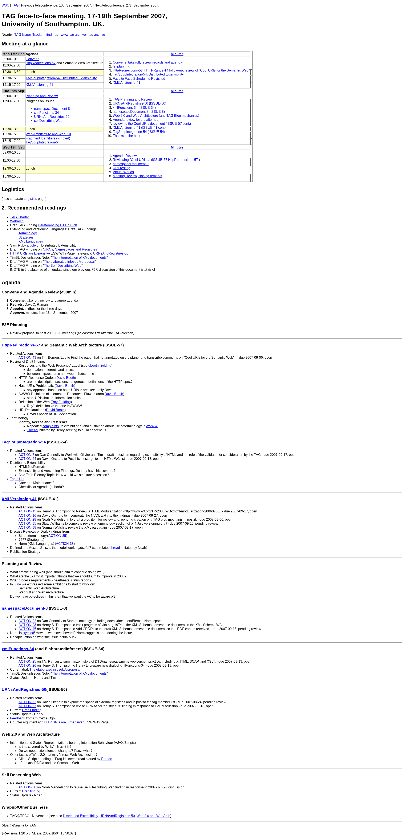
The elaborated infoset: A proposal (69, 261)
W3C (5, 5)
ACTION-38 (27, 527)
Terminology (28, 233)
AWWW (152, 426)
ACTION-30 (27, 787)
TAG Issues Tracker (29, 34)
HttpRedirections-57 (41, 63)
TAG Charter (19, 217)
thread (115, 547)
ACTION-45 (27, 629)
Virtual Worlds (123, 172)
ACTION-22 (27, 621)
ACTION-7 (26, 454)
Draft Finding (31, 710)
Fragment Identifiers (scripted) (48, 138)
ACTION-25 (27, 661)
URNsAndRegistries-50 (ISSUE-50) (139, 103)
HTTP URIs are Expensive (30, 253)
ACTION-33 (27, 706)
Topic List (17, 479)
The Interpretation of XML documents (79, 257)
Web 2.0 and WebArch (153, 816)
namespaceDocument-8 (52, 108)
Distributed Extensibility (80, 816)
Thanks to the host (126, 136)
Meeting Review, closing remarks (137, 176)
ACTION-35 (27, 523)
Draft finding (31, 791)
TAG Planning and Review (133, 99)
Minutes (177, 54)
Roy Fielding (61, 402)
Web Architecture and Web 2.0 (48, 134)
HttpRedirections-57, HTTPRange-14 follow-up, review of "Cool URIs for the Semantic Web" (181, 70)
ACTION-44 (27, 458)
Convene (32, 59)
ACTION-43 (27, 357)
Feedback (17, 718)
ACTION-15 (27, 511)
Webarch (17, 221)
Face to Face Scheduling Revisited (139, 78)
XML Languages (31, 241)
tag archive (97, 34)
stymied (28, 633)
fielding (105, 365)
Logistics (30, 198)
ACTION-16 (27, 515)
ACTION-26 (27, 665)
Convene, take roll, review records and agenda (147, 62)
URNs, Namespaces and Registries (70, 249)
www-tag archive (73, 34)
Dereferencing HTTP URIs (57, 225)
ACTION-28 (27, 519)
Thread (32, 430)
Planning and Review (42, 96)
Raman (106, 759)
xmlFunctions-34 (46, 112)
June (17, 584)
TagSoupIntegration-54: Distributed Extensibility (148, 74)
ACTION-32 (27, 702)
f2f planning (121, 66)
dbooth (93, 365)
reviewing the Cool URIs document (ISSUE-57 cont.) (152, 123)
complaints (51, 426)
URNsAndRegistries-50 (51, 116)
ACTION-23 (27, 625)
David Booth (65, 377)
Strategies (26, 237)
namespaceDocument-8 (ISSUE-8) (139, 111)
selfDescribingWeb (48, 120)
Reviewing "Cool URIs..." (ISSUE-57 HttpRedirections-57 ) (156, 160)
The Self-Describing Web (62, 265)
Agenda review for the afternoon (136, 119)
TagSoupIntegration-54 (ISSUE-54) (139, 132)
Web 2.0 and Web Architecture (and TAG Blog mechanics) (156, 115)
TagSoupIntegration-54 (43, 142)
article (31, 245)
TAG (15, 5)
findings (52, 34)
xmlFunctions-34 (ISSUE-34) (134, 107)
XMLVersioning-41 (126, 82)
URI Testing (121, 168)
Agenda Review (125, 156)
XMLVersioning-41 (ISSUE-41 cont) (139, 127)
